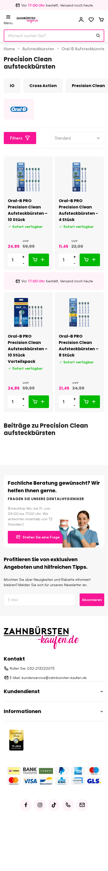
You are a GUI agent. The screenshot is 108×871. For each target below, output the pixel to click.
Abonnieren (92, 599)
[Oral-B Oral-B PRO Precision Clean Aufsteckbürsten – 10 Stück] (28, 177)
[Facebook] (26, 805)
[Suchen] (98, 36)
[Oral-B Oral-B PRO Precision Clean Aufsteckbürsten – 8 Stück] (79, 312)
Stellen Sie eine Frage (41, 537)
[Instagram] (40, 805)
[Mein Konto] (81, 20)
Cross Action (43, 86)
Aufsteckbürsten (38, 48)
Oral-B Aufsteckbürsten (84, 48)
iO (12, 86)
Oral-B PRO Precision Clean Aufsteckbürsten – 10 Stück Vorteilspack (27, 348)
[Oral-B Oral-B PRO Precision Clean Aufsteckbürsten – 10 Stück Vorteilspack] (28, 312)
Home (9, 48)
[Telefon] (68, 805)
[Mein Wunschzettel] (91, 20)
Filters (16, 138)
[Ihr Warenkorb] (101, 20)
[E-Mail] (82, 805)
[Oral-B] (19, 109)
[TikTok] (54, 805)
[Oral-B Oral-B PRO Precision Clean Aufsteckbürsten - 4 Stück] (79, 177)
